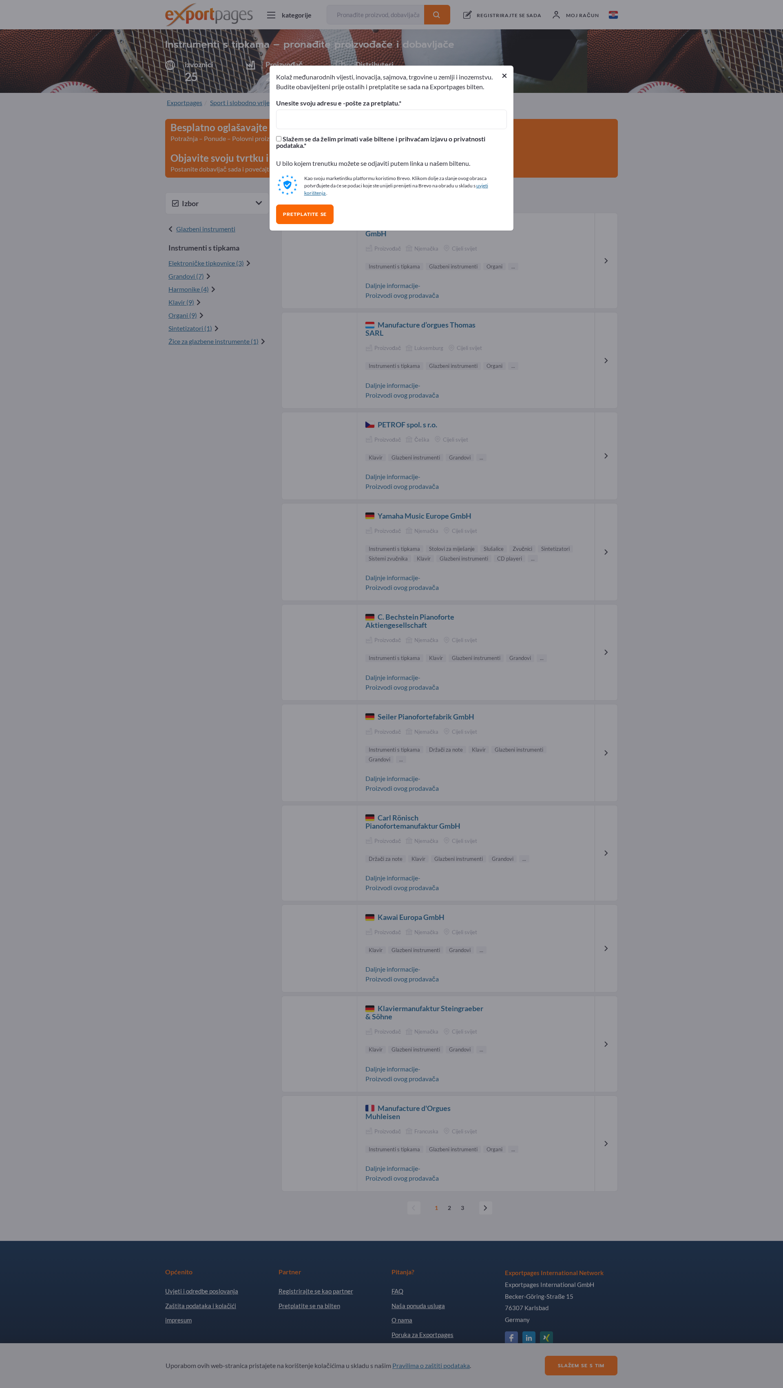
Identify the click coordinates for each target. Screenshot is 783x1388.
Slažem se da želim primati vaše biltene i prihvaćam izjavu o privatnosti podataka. (380, 142)
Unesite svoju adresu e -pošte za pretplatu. (337, 103)
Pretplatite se (305, 214)
